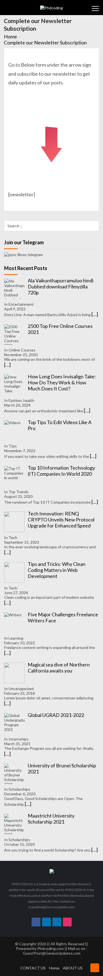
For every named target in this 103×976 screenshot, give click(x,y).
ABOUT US (73, 968)
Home (54, 968)
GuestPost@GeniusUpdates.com (51, 953)
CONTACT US (33, 968)
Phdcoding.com (50, 948)
